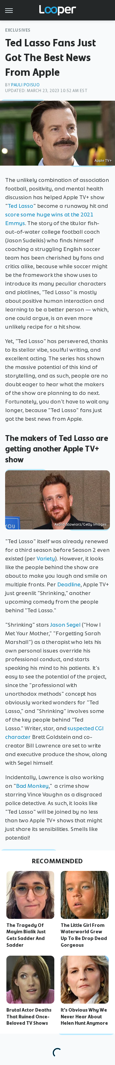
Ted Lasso (20, 206)
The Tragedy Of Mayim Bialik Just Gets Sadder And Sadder (26, 935)
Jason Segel (65, 625)
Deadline (68, 584)
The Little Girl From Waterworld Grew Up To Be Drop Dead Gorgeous (84, 935)
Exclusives (18, 30)
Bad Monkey (32, 786)
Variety (46, 558)
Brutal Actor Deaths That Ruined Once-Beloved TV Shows (28, 1017)
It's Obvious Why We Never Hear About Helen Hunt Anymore (84, 1017)
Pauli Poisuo (25, 85)
